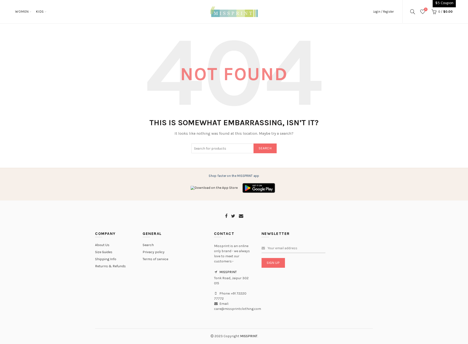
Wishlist (425, 9)
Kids (40, 12)
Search (265, 148)
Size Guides (103, 252)
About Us (102, 245)
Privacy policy (154, 252)
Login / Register (383, 11)
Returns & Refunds (110, 266)
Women (22, 12)
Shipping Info (105, 259)
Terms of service (155, 259)
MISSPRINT (228, 272)
